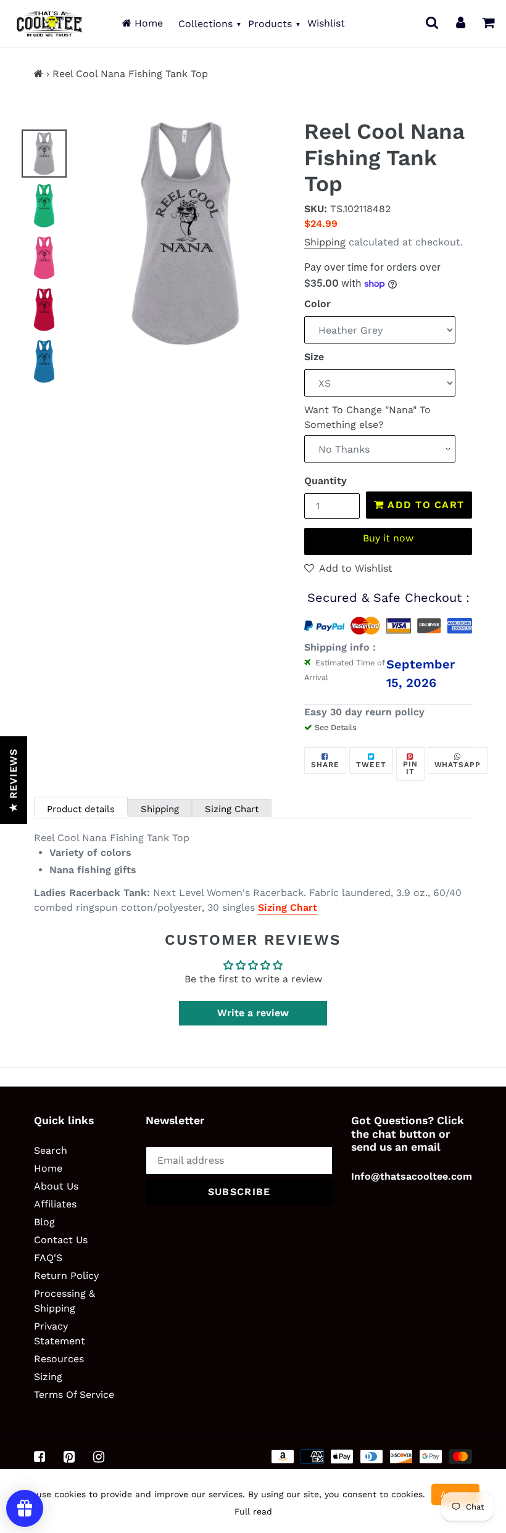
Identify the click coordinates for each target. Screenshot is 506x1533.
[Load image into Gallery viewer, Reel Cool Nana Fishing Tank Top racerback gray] (44, 153)
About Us (56, 1186)
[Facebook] (39, 1457)
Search (50, 1150)
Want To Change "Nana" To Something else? (367, 417)
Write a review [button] (253, 1013)
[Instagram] (98, 1457)
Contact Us (61, 1240)
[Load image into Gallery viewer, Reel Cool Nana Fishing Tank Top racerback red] (44, 310)
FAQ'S (48, 1258)
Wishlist (326, 23)
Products (270, 24)
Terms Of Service (74, 1394)
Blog (44, 1222)
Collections (205, 24)
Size (314, 357)
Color (317, 304)
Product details (81, 809)
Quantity (325, 481)
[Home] (38, 74)
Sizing (48, 1377)
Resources (59, 1359)
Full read (253, 1511)
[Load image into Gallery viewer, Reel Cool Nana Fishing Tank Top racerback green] (44, 205)
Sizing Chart (232, 809)
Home (147, 23)
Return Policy (66, 1275)
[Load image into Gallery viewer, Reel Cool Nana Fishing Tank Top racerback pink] (44, 258)
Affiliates (55, 1204)
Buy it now (388, 538)
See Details (336, 727)
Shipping (325, 242)
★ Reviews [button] (13, 780)
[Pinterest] (69, 1457)
